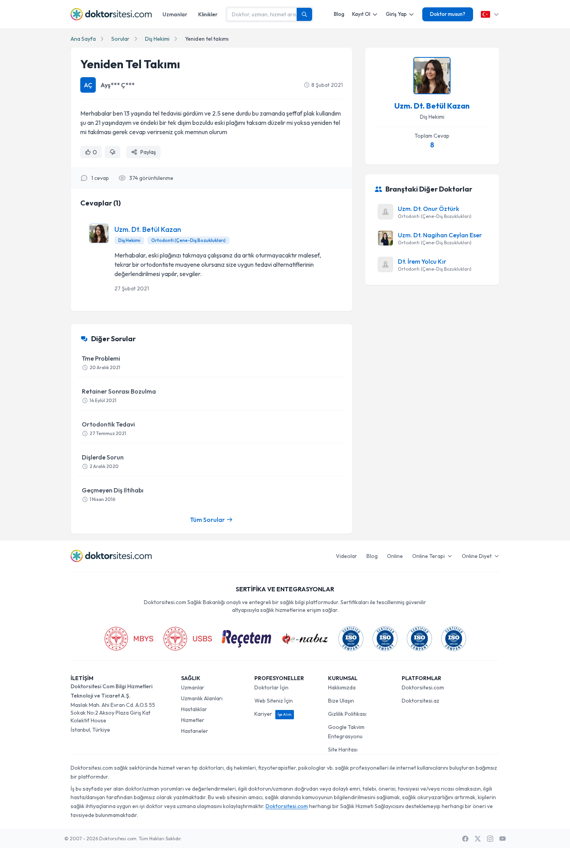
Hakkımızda (342, 687)
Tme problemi (101, 362)
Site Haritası (343, 749)
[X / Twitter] (478, 839)
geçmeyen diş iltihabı (112, 494)
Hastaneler (194, 730)
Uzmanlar (174, 14)
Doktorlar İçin (271, 687)
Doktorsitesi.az (420, 700)
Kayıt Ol (361, 14)
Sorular (120, 38)
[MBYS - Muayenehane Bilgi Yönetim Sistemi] (129, 638)
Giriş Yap (396, 14)
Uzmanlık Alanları (202, 698)
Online (395, 556)
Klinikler (208, 14)
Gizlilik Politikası (347, 713)
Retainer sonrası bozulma (119, 395)
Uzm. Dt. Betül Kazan (147, 229)
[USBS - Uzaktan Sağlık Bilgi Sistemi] (187, 638)
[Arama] (304, 14)
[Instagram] (490, 839)
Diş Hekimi (157, 38)
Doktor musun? (447, 14)
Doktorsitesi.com (423, 687)
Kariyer (273, 713)
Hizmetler (192, 720)
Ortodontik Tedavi (108, 428)
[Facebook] (465, 839)
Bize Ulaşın (341, 700)
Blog (339, 14)
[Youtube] (502, 839)
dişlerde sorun (103, 461)
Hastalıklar (194, 709)
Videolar (346, 556)
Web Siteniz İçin (273, 700)
